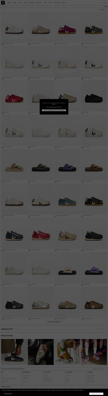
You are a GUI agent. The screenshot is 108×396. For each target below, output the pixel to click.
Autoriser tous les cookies (96, 393)
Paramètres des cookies (8, 393)
